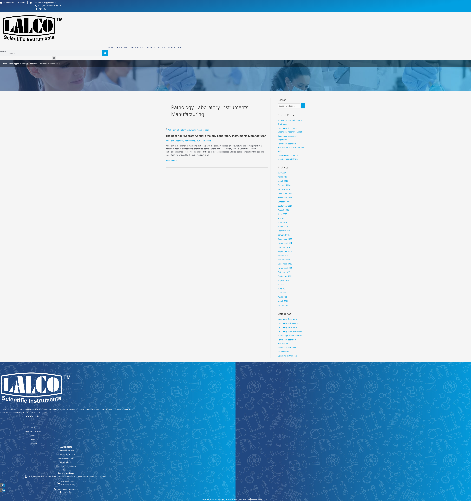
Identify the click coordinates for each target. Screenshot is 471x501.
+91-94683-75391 (67, 484)
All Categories (66, 470)
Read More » (171, 160)
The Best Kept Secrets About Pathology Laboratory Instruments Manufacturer (216, 135)
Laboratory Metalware (287, 327)
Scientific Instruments (287, 356)
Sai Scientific (283, 351)
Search (3, 51)
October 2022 (284, 272)
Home (110, 47)
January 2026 (284, 189)
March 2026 (283, 181)
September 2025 (285, 206)
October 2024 (284, 247)
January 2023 (284, 259)
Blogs (161, 47)
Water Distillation (65, 462)
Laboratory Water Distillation (290, 331)
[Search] (105, 53)
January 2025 (284, 235)
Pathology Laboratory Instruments (180, 141)
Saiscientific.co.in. (225, 499)
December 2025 (285, 193)
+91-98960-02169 (68, 481)
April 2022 (282, 297)
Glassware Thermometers (66, 466)
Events (151, 47)
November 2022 (285, 268)
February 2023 (284, 255)
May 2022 (282, 293)
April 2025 (282, 222)
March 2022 (283, 301)
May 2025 (282, 218)
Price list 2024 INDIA (33, 432)
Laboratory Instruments (288, 323)
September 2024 (285, 251)
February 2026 (284, 185)
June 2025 (282, 214)
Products (136, 47)
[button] (54, 58)
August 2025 (283, 210)
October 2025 (284, 202)
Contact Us (174, 47)
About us (122, 47)
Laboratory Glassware (287, 319)
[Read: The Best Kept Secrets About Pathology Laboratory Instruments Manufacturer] (187, 130)
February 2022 (284, 305)
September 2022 (285, 276)
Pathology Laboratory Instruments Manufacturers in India (291, 147)
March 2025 (283, 226)
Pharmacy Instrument (287, 347)
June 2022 (282, 289)
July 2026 (282, 173)
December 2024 (285, 239)
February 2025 (284, 231)
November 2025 (285, 197)
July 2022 (282, 284)
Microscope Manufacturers (290, 335)
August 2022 (283, 280)
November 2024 (285, 243)
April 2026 (282, 177)
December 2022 (285, 264)
